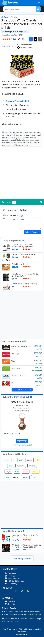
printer (35, 471)
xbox (6, 460)
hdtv (10, 466)
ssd (7, 477)
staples (25, 477)
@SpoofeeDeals (26, 47)
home (15, 477)
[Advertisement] (22, 174)
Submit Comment (32, 232)
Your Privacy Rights (10, 629)
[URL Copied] (40, 39)
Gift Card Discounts (12, 341)
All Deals (4, 17)
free (17, 471)
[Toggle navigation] (39, 2)
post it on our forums (32, 614)
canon (25, 471)
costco (35, 477)
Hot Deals (12, 573)
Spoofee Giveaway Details (22, 445)
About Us (11, 604)
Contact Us (11, 601)
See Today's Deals (22, 558)
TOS (20, 629)
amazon (32, 466)
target (8, 471)
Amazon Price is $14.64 (17, 101)
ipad (20, 460)
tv (13, 460)
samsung (20, 466)
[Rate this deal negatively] (23, 39)
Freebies (11, 576)
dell (38, 460)
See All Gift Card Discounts (22, 390)
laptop (29, 460)
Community (12, 583)
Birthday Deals (13, 578)
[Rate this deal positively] (19, 39)
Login (21, 215)
